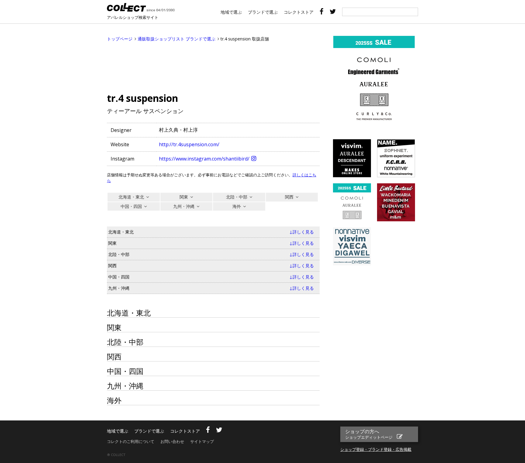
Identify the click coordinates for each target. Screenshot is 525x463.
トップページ (119, 39)
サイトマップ (202, 441)
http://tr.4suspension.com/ (189, 144)
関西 (289, 197)
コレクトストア (299, 12)
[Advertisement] (213, 66)
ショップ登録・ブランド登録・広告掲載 (375, 449)
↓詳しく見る (301, 232)
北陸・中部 (236, 197)
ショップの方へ (369, 434)
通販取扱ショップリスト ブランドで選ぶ (176, 39)
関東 (184, 197)
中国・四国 (131, 206)
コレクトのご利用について (130, 441)
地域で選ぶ (231, 12)
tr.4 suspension (142, 98)
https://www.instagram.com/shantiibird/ (204, 158)
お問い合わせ (172, 441)
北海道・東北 (131, 197)
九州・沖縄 (183, 206)
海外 (236, 206)
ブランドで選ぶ (263, 12)
